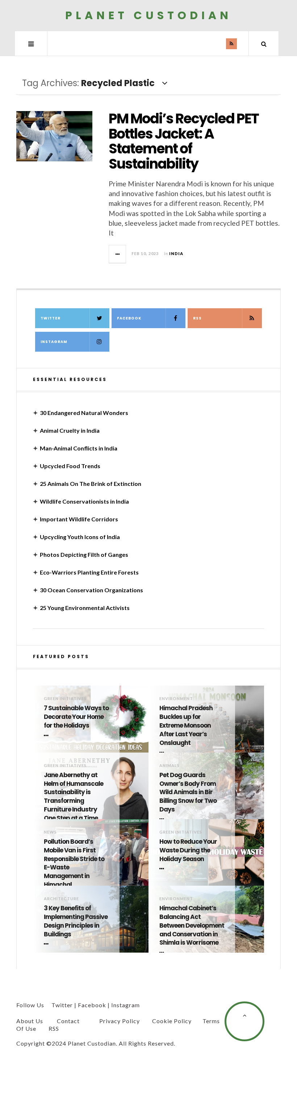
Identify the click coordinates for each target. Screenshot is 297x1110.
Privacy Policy (119, 1020)
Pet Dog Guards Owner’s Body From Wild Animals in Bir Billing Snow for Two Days (188, 792)
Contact (68, 1020)
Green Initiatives (65, 698)
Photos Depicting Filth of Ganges (84, 554)
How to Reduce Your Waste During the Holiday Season (188, 850)
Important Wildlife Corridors (79, 519)
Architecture (61, 898)
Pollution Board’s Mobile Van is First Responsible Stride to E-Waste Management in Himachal (74, 863)
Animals (169, 765)
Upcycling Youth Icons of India (80, 536)
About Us (29, 1020)
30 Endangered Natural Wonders (84, 412)
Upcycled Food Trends (70, 465)
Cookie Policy (172, 1020)
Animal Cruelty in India (70, 430)
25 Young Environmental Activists (85, 607)
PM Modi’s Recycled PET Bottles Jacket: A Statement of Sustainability (184, 141)
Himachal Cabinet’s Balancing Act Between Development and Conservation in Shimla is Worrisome (191, 925)
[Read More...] (117, 254)
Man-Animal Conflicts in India (78, 448)
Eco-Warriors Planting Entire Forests (89, 572)
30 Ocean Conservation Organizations (91, 589)
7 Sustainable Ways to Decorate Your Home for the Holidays (76, 717)
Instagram (54, 341)
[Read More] (47, 735)
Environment (176, 698)
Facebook (129, 318)
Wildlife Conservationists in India (84, 501)
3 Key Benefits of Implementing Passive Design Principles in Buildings (76, 921)
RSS (197, 318)
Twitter (50, 318)
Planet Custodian (148, 15)
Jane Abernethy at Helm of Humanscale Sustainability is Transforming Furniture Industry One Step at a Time (73, 796)
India (176, 253)
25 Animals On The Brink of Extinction (90, 483)
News (50, 832)
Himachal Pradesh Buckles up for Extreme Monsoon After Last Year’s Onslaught (186, 725)
